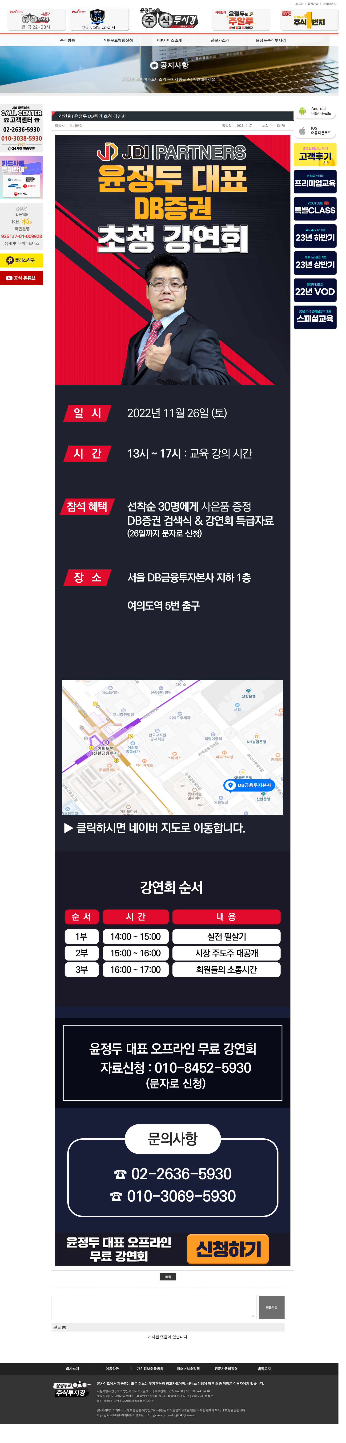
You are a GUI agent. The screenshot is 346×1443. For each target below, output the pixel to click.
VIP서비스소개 (169, 40)
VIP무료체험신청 (118, 40)
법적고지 (264, 1368)
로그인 (299, 3)
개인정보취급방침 (150, 1368)
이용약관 (112, 1368)
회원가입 (313, 3)
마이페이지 (329, 3)
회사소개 (72, 1368)
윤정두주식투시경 (271, 40)
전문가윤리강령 (226, 1368)
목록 (168, 1277)
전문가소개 (220, 40)
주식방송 (67, 40)
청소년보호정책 (188, 1368)
